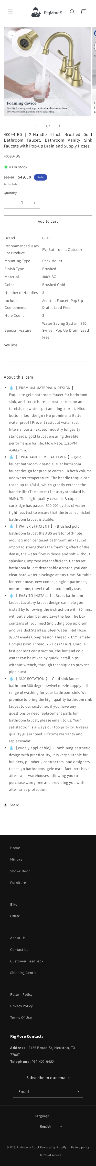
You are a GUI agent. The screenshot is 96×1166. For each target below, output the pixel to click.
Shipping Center (23, 972)
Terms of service (50, 1155)
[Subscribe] (77, 1092)
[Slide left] (36, 126)
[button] (10, 11)
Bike (13, 904)
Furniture (18, 882)
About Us (18, 937)
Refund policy (80, 1147)
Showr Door (20, 871)
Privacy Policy (21, 1006)
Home (15, 847)
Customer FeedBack (26, 961)
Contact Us (19, 949)
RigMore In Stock (28, 1147)
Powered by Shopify (53, 1147)
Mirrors (16, 859)
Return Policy (21, 994)
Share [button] (14, 805)
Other (15, 916)
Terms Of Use (21, 1017)
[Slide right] (59, 126)
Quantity (10, 193)
